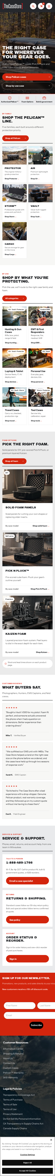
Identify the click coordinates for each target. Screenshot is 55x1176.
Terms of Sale (10, 1104)
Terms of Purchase (13, 1099)
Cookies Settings (27, 1155)
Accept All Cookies (27, 1171)
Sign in (13, 959)
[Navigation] (49, 6)
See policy (14, 919)
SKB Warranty (10, 1077)
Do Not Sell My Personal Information (22, 1118)
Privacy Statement (13, 1114)
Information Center (13, 1048)
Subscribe (36, 1025)
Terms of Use (9, 1109)
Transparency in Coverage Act (19, 1094)
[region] (27, 1156)
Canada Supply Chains (15, 1128)
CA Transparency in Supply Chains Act (23, 1123)
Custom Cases (10, 1067)
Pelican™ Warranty (13, 1072)
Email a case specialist (21, 881)
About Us (8, 1058)
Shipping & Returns (13, 1053)
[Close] (51, 1140)
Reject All (27, 1163)
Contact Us (9, 1063)
